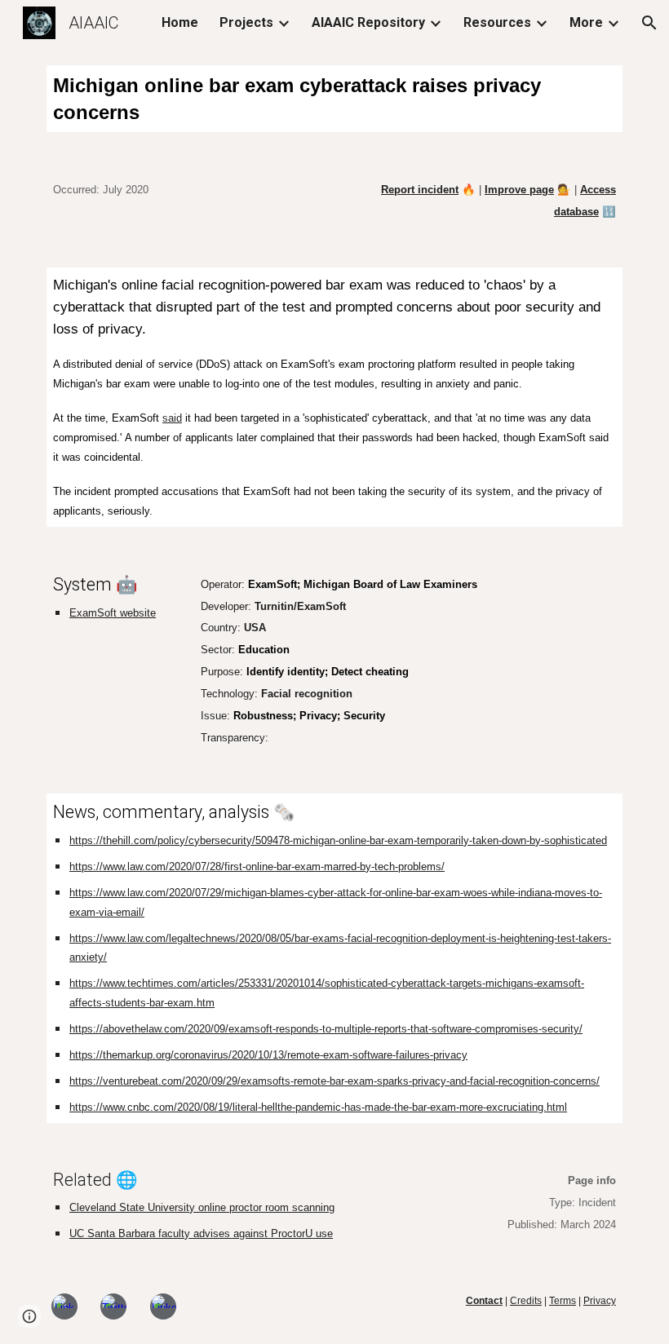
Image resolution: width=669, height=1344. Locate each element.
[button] (649, 22)
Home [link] (180, 22)
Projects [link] (246, 22)
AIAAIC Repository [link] (368, 22)
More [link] (586, 22)
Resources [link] (497, 22)
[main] (334, 98)
